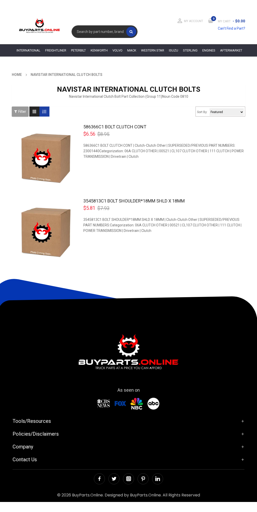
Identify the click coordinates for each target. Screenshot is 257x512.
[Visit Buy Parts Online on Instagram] (128, 478)
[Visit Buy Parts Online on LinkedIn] (157, 478)
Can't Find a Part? (231, 28)
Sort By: (202, 112)
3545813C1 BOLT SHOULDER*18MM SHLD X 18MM (134, 200)
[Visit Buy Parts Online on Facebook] (99, 478)
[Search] (131, 32)
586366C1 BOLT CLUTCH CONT (114, 126)
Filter (22, 112)
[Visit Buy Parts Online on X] (113, 478)
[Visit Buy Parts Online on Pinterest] (143, 478)
